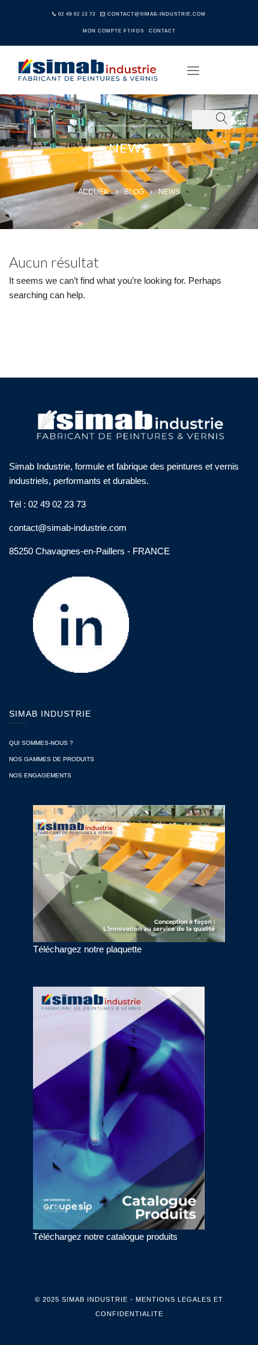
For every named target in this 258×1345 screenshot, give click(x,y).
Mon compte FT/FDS (113, 31)
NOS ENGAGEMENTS (40, 775)
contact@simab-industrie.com (156, 14)
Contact (162, 31)
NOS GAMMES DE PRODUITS (51, 759)
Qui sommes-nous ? (41, 743)
